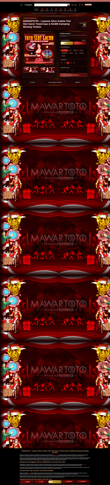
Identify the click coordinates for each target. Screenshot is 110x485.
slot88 (29, 473)
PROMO (28, 481)
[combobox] (50, 5)
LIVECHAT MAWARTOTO (74, 75)
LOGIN (42, 481)
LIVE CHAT (83, 481)
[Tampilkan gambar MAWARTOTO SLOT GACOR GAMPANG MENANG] (48, 70)
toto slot (84, 464)
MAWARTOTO (56, 454)
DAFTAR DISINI (67, 43)
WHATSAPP (69, 481)
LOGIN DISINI (80, 43)
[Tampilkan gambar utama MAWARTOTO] (31, 70)
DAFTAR (55, 481)
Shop (21, 4)
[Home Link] (28, 5)
